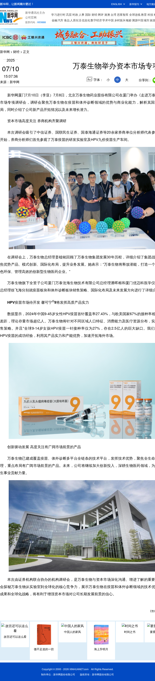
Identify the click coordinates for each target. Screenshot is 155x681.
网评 (101, 14)
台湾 (113, 14)
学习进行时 (58, 14)
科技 (150, 14)
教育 (144, 14)
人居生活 (75, 20)
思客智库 (122, 14)
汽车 (60, 20)
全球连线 (134, 14)
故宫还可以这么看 (15, 637)
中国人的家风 (72, 632)
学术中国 (108, 20)
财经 (94, 14)
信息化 (86, 20)
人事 (81, 14)
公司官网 (31, 17)
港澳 (107, 14)
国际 (88, 14)
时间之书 (129, 632)
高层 (69, 14)
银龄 (129, 20)
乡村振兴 (120, 20)
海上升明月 (101, 649)
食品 (67, 20)
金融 (54, 20)
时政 (75, 14)
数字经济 (96, 20)
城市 (146, 20)
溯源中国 (137, 20)
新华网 (5, 51)
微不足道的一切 (44, 649)
